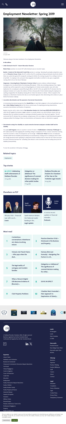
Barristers (52, 360)
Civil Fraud (6, 366)
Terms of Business (54, 388)
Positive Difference (55, 367)
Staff (51, 369)
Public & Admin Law (8, 410)
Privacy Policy (53, 395)
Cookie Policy (53, 393)
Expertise (52, 362)
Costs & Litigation (8, 371)
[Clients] (4, 312)
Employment (8, 158)
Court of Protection (8, 373)
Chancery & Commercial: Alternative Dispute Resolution (17, 364)
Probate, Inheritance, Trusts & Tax (12, 403)
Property (5, 408)
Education (6, 378)
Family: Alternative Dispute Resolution (13, 382)
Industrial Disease (7, 392)
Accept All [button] (14, 420)
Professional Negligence (9, 406)
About (52, 374)
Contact (52, 376)
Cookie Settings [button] (6, 420)
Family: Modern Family (9, 387)
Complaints (53, 386)
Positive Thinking (54, 365)
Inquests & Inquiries (8, 394)
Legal (51, 390)
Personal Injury (7, 401)
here (26, 148)
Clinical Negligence (8, 369)
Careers (52, 372)
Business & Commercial (9, 361)
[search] (3, 4)
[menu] (62, 4)
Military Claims (7, 399)
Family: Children (7, 385)
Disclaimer (52, 383)
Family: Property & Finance (10, 389)
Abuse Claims (6, 357)
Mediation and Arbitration (10, 359)
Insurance (5, 396)
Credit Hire (6, 375)
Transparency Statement (56, 397)
